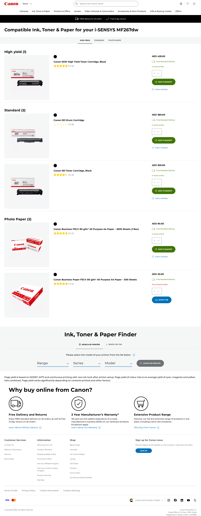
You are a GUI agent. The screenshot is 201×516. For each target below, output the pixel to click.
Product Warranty (44, 450)
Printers (73, 468)
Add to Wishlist (161, 89)
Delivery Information (12, 450)
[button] (134, 355)
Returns (7, 454)
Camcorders (75, 473)
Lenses (72, 459)
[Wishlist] (187, 4)
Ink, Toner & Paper (77, 454)
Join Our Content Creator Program (47, 469)
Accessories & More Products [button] (132, 11)
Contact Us (9, 445)
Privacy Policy (28, 490)
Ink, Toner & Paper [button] (41, 11)
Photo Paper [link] (114, 40)
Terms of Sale (11, 490)
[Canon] (11, 4)
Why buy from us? (45, 445)
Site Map (40, 480)
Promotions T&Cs (44, 459)
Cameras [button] (24, 11)
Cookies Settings (71, 490)
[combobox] (106, 3)
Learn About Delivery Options (23, 427)
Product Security (44, 475)
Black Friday (75, 445)
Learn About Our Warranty (84, 427)
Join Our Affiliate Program (48, 463)
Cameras (73, 450)
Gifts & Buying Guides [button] (160, 11)
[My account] (181, 4)
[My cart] (194, 4)
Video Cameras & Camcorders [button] (99, 11)
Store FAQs (9, 459)
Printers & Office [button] (62, 11)
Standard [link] (99, 40)
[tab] (89, 344)
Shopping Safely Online (46, 454)
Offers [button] (178, 11)
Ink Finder (74, 463)
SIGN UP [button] (143, 451)
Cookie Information (49, 490)
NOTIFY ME (163, 300)
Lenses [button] (77, 11)
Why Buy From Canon (145, 427)
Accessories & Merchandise (81, 477)
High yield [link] (85, 40)
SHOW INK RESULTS (152, 363)
